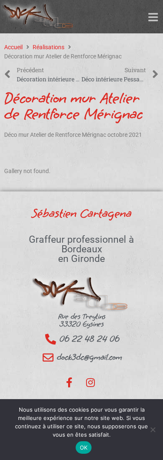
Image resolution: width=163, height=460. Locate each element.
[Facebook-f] (69, 382)
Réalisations (48, 47)
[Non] (152, 429)
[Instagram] (90, 382)
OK (84, 447)
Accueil (13, 47)
